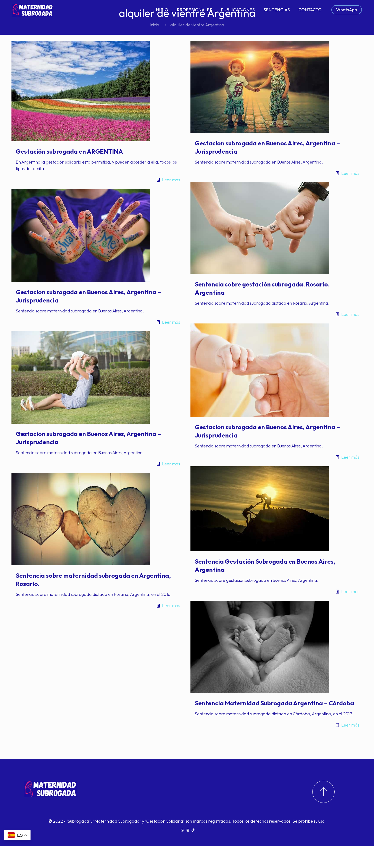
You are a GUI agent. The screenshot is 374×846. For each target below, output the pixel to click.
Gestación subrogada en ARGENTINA (69, 151)
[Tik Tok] (193, 830)
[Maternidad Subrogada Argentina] (32, 9)
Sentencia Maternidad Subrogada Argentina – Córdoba (274, 703)
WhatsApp (346, 9)
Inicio (154, 24)
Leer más (171, 179)
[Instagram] (188, 830)
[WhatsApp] (182, 830)
